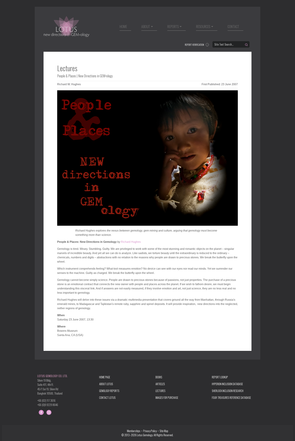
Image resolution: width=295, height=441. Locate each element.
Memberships (134, 431)
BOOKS (159, 377)
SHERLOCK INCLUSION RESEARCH (227, 391)
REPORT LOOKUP (220, 377)
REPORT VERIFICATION (194, 44)
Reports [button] (173, 26)
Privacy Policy (150, 431)
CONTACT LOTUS (107, 398)
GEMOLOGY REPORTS (109, 391)
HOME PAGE (104, 377)
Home (123, 26)
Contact (233, 26)
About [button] (145, 26)
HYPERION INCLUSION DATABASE (227, 384)
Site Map (164, 431)
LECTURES (160, 391)
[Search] (246, 44)
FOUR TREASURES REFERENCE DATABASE (231, 398)
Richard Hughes (131, 241)
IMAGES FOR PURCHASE (167, 398)
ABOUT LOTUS (106, 384)
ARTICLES (160, 384)
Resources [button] (203, 26)
